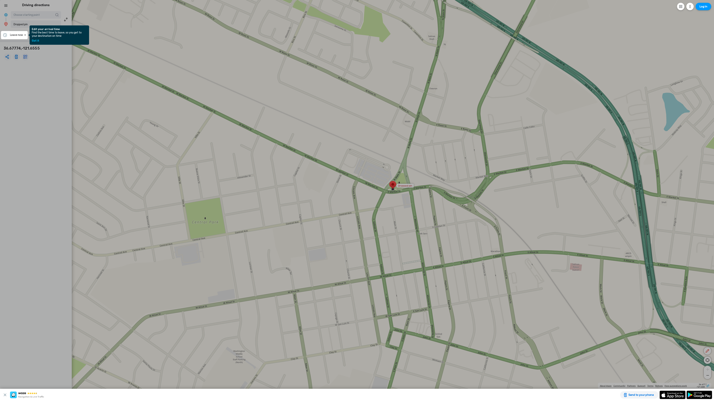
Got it (35, 40)
